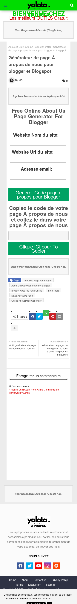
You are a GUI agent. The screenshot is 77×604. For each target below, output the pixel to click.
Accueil (12, 46)
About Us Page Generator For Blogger (30, 285)
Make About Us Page (22, 295)
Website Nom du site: (36, 135)
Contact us (40, 580)
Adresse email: (36, 169)
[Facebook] (32, 316)
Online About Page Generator (35, 46)
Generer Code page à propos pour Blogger (38, 194)
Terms (19, 584)
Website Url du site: (33, 152)
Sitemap (51, 584)
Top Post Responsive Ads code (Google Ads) (38, 96)
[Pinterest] (52, 316)
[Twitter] (39, 316)
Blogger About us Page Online (26, 290)
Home (12, 580)
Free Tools (53, 290)
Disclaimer (34, 584)
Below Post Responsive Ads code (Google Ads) (38, 266)
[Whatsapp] (46, 313)
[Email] (59, 316)
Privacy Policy (60, 580)
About (24, 580)
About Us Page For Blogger (38, 280)
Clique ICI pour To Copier (38, 248)
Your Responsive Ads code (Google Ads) (38, 30)
